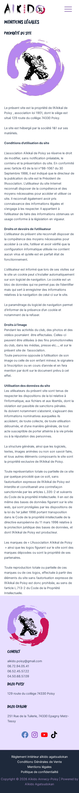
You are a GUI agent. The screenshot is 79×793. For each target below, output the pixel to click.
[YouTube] (44, 734)
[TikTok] (54, 734)
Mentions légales (39, 767)
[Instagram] (34, 734)
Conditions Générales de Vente (39, 762)
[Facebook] (24, 734)
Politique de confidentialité (39, 772)
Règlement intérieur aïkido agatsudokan (39, 757)
